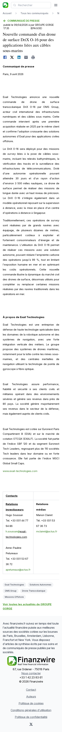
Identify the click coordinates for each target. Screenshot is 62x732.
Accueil (7, 13)
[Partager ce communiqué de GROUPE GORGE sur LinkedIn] (19, 57)
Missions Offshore (14, 597)
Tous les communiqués (34, 13)
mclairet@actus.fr (46, 531)
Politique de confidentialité (31, 717)
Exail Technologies (14, 584)
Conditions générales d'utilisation (31, 710)
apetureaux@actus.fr (18, 569)
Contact (31, 689)
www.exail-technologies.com (20, 471)
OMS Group (11, 591)
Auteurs (31, 696)
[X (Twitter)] (31, 724)
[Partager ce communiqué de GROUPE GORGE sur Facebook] (5, 57)
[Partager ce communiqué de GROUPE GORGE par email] (26, 57)
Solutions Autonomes (40, 584)
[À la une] (5, 5)
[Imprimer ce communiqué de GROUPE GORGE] (33, 57)
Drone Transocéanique (33, 591)
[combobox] (31, 5)
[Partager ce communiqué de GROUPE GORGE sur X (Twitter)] (12, 57)
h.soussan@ (13, 531)
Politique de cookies (31, 703)
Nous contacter (31, 673)
